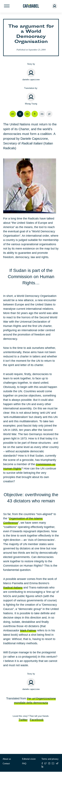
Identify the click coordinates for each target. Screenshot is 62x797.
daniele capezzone (31, 79)
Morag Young (31, 104)
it (20, 114)
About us (7, 759)
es (42, 114)
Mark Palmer (28, 630)
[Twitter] (45, 763)
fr (34, 114)
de (27, 114)
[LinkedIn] (42, 767)
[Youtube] (53, 763)
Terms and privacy (50, 759)
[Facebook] (42, 763)
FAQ (24, 763)
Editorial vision (29, 759)
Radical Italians (13, 587)
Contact (6, 763)
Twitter (23, 719)
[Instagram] (49, 763)
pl (49, 114)
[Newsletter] (57, 763)
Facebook (37, 719)
